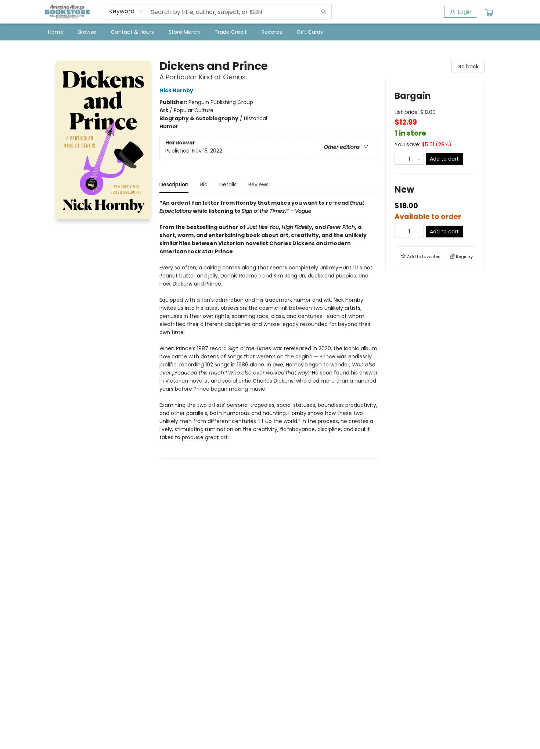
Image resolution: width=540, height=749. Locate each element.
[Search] (323, 11)
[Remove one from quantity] (399, 159)
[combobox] (126, 11)
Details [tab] (228, 184)
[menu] (270, 32)
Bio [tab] (204, 184)
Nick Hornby (176, 90)
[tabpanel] (268, 329)
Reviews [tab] (258, 184)
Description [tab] (173, 184)
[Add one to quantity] (419, 159)
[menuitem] (56, 32)
